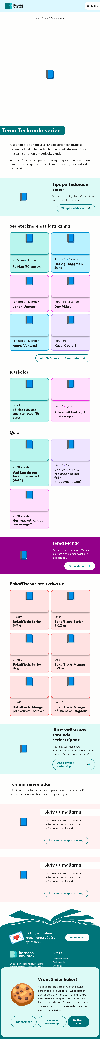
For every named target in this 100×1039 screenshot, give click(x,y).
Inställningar (24, 1021)
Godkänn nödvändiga (52, 1021)
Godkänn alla (78, 1021)
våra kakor (54, 1010)
